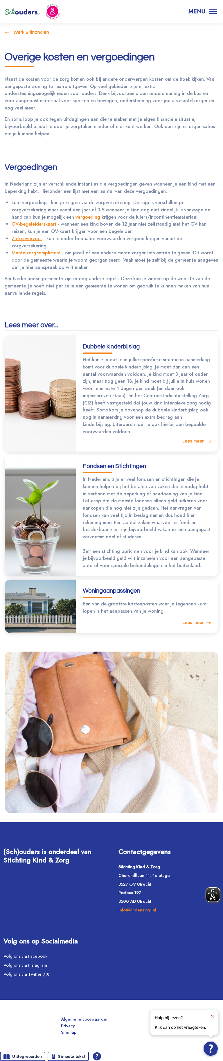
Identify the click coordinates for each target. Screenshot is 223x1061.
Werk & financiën (31, 32)
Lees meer (193, 440)
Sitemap (69, 1032)
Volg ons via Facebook (25, 956)
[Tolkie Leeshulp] (210, 1048)
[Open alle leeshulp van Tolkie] (97, 1056)
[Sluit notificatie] (212, 1016)
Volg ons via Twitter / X (26, 974)
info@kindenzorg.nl (137, 910)
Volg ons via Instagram (25, 965)
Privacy (68, 1026)
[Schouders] (22, 11)
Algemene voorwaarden (85, 1019)
